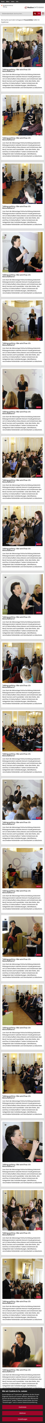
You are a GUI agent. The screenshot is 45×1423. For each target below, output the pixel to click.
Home (2, 1)
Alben (7, 1)
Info (17, 1)
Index (12, 1)
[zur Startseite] (34, 7)
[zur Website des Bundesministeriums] (7, 6)
